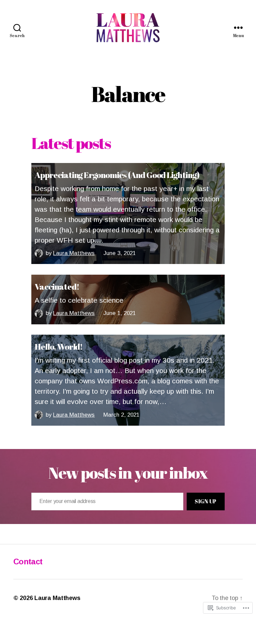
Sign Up (206, 501)
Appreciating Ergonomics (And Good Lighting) (117, 174)
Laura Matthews (74, 253)
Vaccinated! (57, 286)
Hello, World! (59, 346)
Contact (27, 561)
